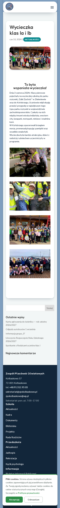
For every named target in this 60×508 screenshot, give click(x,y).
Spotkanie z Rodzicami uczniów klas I (23, 345)
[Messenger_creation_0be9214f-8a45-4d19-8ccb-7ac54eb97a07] (30, 176)
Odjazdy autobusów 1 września (20, 329)
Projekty (10, 431)
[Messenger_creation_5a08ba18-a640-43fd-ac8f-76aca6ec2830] (30, 278)
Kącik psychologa (15, 464)
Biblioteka (11, 426)
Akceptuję (14, 499)
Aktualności (32, 39)
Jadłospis (10, 452)
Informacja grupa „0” (15, 333)
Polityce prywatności (28, 493)
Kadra (9, 414)
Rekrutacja (11, 458)
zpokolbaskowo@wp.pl (17, 396)
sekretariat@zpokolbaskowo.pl (21, 391)
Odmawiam (33, 499)
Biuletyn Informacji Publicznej (21, 473)
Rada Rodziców (13, 437)
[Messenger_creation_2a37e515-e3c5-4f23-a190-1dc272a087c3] (30, 244)
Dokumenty (12, 420)
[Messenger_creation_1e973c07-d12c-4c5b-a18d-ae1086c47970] (30, 210)
